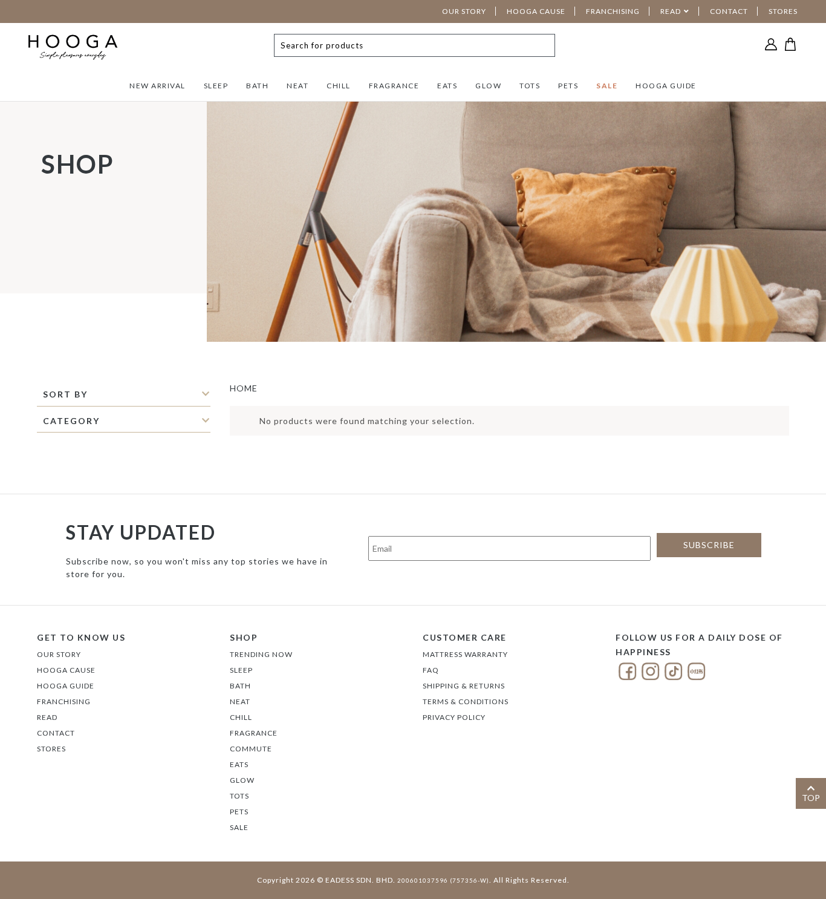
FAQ (431, 670)
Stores (51, 748)
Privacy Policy (454, 717)
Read (47, 717)
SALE (606, 85)
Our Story (59, 654)
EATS (447, 85)
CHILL (339, 85)
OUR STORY (464, 11)
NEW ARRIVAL (157, 85)
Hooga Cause (66, 670)
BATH (257, 85)
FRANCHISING (613, 11)
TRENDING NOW (261, 654)
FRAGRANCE (394, 85)
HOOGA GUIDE (666, 85)
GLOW (488, 85)
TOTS (529, 85)
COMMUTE (251, 748)
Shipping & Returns (464, 685)
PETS (568, 85)
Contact (56, 732)
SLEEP (216, 85)
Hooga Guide (65, 685)
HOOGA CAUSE (536, 11)
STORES (783, 11)
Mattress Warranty (465, 654)
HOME (244, 388)
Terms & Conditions (466, 701)
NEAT (297, 85)
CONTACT (729, 11)
